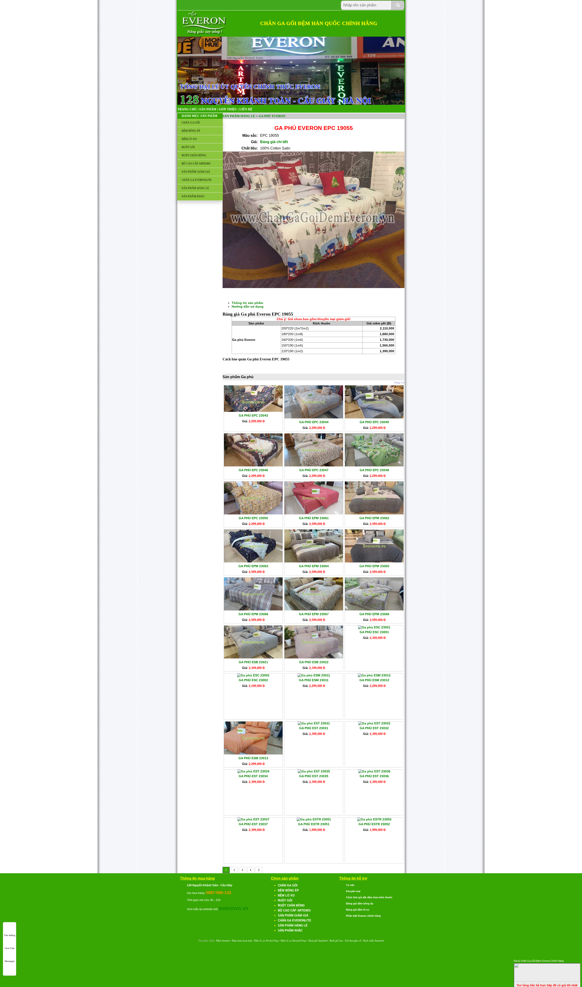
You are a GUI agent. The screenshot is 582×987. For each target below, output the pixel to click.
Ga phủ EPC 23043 (253, 415)
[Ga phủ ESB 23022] (313, 657)
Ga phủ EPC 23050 (253, 518)
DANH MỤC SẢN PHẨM (199, 116)
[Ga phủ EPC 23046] (253, 465)
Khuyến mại (353, 891)
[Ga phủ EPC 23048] (374, 465)
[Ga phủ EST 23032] (374, 723)
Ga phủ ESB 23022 (314, 662)
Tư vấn (350, 885)
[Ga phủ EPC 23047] (313, 465)
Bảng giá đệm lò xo (357, 909)
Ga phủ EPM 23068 (374, 614)
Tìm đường (9, 935)
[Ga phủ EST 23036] (374, 771)
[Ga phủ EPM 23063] (253, 561)
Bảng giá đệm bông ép (359, 903)
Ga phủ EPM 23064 (314, 566)
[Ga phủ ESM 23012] (374, 675)
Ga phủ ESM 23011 (314, 680)
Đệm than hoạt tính (242, 940)
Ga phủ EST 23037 (253, 824)
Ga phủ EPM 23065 (374, 566)
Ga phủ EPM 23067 (314, 614)
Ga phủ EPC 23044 (314, 422)
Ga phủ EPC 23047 (314, 470)
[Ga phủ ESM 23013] (253, 753)
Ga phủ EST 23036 (374, 776)
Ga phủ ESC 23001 (374, 632)
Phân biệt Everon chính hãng (363, 915)
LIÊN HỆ (245, 109)
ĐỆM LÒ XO (189, 139)
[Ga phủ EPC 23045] (374, 417)
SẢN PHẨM (207, 109)
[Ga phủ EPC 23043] (253, 411)
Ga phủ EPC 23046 (253, 470)
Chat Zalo (10, 948)
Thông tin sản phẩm (247, 303)
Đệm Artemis (223, 940)
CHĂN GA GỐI (191, 122)
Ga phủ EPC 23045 (374, 422)
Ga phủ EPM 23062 (374, 518)
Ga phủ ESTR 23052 (374, 824)
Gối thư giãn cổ (353, 940)
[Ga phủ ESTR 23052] (374, 819)
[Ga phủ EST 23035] (314, 771)
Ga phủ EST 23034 (253, 776)
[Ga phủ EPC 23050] (253, 513)
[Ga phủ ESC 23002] (253, 675)
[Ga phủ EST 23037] (253, 819)
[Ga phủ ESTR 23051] (314, 819)
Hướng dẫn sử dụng (247, 306)
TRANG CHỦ (187, 109)
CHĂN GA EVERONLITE (197, 180)
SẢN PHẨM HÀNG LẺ (195, 188)
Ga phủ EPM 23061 (314, 518)
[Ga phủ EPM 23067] (313, 609)
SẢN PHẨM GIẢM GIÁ (196, 171)
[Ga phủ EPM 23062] (374, 513)
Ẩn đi (576, 960)
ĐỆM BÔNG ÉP (191, 130)
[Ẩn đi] (547, 980)
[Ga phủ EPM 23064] (313, 561)
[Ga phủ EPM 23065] (374, 561)
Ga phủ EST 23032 (374, 728)
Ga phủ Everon (272, 116)
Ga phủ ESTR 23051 (313, 824)
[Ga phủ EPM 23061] (313, 513)
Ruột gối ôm (336, 940)
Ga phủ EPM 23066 (253, 614)
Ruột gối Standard (318, 940)
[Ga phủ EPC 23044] (313, 417)
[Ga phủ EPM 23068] (374, 609)
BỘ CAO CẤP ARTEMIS (196, 163)
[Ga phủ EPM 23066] (253, 609)
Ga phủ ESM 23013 (253, 758)
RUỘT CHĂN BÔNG (194, 155)
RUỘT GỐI (188, 147)
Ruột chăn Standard (373, 940)
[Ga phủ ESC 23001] (374, 627)
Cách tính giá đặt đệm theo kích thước (369, 897)
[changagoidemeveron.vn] (204, 34)
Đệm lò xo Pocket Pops (266, 940)
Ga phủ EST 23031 (313, 728)
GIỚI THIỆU (228, 109)
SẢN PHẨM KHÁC (193, 196)
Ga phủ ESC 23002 (253, 680)
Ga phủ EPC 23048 (374, 470)
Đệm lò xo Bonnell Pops (293, 940)
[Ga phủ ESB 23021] (253, 657)
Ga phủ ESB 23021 (253, 662)
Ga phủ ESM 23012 (374, 680)
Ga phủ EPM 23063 (253, 566)
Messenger (10, 961)
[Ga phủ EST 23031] (314, 723)
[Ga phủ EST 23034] (253, 771)
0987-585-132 (218, 892)
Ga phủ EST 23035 (313, 776)
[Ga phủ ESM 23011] (314, 675)
